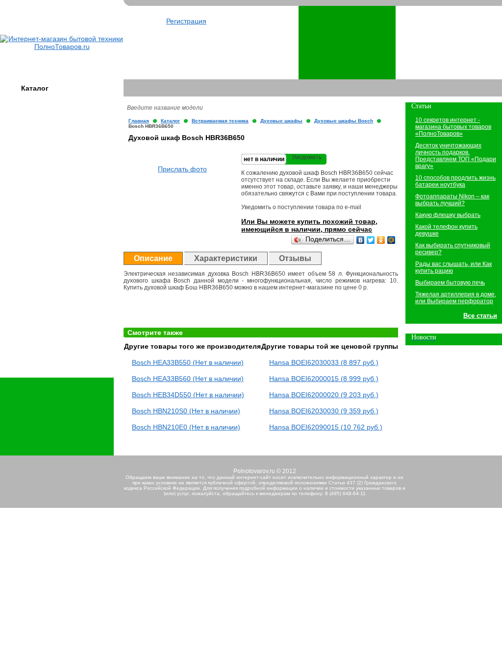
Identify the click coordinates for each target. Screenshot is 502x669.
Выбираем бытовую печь (450, 282)
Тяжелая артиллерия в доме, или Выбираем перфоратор (455, 298)
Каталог (35, 88)
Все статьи (480, 315)
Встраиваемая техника (220, 120)
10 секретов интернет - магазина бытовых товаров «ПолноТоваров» (453, 127)
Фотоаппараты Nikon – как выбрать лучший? (452, 200)
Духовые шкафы (281, 120)
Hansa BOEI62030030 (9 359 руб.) (323, 411)
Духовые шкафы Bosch (343, 120)
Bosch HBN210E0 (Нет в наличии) (186, 427)
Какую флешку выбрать (447, 215)
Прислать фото (182, 169)
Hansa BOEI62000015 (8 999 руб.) (323, 378)
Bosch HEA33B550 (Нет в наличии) (188, 362)
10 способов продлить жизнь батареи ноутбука (455, 181)
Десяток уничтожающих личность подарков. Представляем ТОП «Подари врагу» (455, 155)
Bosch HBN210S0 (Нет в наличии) (186, 411)
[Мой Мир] (391, 240)
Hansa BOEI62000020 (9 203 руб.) (323, 395)
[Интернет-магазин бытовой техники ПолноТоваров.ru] (62, 46)
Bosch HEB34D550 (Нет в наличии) (188, 395)
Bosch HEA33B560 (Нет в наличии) (188, 378)
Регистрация (186, 21)
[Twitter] (371, 240)
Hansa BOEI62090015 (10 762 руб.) (325, 427)
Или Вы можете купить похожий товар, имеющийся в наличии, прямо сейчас (309, 225)
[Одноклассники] (381, 240)
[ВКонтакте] (360, 240)
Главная (138, 120)
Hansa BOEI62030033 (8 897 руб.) (323, 362)
